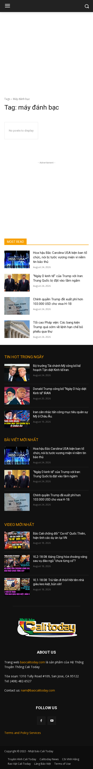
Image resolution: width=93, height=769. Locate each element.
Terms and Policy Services (22, 733)
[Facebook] (41, 720)
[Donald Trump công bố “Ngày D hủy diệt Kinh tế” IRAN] (17, 396)
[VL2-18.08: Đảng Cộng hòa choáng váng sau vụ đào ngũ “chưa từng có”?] (17, 563)
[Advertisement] (46, 53)
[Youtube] (52, 720)
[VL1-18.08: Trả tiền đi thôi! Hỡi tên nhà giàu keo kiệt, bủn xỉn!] (17, 587)
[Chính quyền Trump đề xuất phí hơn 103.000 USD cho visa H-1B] (17, 306)
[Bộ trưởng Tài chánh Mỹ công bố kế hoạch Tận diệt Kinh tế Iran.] (17, 372)
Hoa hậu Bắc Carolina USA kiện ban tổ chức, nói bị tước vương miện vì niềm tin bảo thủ (60, 257)
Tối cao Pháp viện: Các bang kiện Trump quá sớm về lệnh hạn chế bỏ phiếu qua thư (58, 327)
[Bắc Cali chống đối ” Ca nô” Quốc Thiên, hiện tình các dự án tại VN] (17, 540)
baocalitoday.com (32, 662)
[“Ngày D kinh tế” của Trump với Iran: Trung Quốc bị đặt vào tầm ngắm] (17, 282)
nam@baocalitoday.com (38, 690)
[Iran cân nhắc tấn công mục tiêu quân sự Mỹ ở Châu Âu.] (17, 419)
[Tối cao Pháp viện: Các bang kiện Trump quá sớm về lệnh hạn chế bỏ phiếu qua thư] (17, 329)
